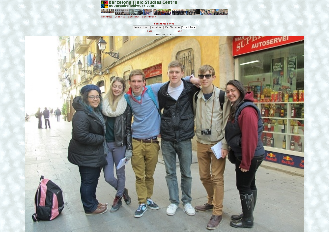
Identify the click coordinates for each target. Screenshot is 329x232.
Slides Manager (149, 17)
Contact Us (120, 17)
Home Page (106, 17)
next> (180, 31)
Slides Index (133, 17)
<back (149, 31)
